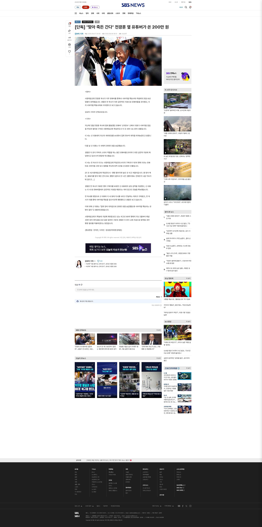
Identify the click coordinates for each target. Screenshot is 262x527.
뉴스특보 (94, 492)
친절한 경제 (129, 477)
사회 (97, 13)
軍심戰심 (111, 472)
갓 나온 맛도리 (146, 488)
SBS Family (156, 506)
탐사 (127, 493)
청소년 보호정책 (160, 517)
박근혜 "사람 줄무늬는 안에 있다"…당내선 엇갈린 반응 (101, 264)
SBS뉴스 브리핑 (113, 488)
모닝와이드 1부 (95, 477)
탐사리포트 (128, 487)
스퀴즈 (178, 479)
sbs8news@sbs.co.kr (134, 513)
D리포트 (128, 482)
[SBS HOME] (190, 2)
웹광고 (98, 506)
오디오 (110, 479)
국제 (103, 13)
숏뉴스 (161, 479)
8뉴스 (81, 13)
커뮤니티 (179, 477)
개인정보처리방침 (115, 506)
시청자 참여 (89, 506)
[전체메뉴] (76, 13)
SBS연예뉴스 (180, 485)
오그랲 (165, 373)
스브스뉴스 (145, 484)
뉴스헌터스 (94, 474)
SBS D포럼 (180, 490)
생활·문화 (110, 13)
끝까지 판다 (129, 490)
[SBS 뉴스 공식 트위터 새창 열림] (186, 505)
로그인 (176, 2)
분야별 (76, 468)
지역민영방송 (169, 506)
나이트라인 (94, 487)
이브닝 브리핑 (112, 474)
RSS (161, 487)
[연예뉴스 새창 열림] (177, 76)
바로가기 (162, 468)
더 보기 (158, 329)
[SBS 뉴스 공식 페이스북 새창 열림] (182, 506)
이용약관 (105, 506)
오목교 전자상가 (147, 490)
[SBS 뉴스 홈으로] (133, 5)
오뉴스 (93, 484)
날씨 (161, 472)
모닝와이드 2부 (95, 479)
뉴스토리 (94, 489)
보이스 (110, 485)
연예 (123, 13)
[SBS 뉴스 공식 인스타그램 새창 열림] (190, 505)
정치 (87, 13)
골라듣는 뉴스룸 (113, 483)
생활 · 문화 (77, 484)
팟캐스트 (179, 474)
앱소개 (161, 484)
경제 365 (128, 479)
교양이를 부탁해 (167, 406)
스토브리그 (145, 479)
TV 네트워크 (78, 492)
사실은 (127, 472)
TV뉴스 (138, 13)
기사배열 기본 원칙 (149, 517)
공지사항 (162, 495)
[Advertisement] (118, 317)
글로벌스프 (166, 384)
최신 (76, 472)
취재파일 (130, 13)
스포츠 (118, 13)
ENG (170, 2)
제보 (161, 474)
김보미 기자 (89, 261)
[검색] (186, 7)
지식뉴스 (179, 472)
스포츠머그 (145, 472)
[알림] (190, 7)
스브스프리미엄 (180, 468)
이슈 (76, 494)
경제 (92, 13)
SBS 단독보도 (87, 22)
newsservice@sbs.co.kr (131, 516)
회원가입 (183, 2)
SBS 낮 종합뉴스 (113, 490)
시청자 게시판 (163, 489)
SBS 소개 (78, 506)
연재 (127, 468)
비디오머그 (145, 468)
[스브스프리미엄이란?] (179, 368)
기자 (161, 482)
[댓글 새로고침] (81, 285)
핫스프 (165, 395)
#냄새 (181, 7)
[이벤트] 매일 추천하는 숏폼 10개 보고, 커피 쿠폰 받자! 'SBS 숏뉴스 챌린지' (108, 460)
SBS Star (179, 487)
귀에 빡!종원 (146, 474)
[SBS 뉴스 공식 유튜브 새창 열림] (179, 505)
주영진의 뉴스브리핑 (97, 482)
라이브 (161, 477)
